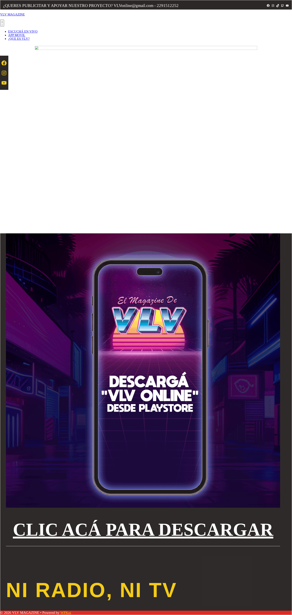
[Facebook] (268, 5)
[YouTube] (287, 5)
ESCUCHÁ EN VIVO (23, 31)
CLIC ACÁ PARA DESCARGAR (143, 530)
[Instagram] (273, 5)
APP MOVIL (16, 35)
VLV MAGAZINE (12, 14)
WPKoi (65, 613)
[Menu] (2, 23)
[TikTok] (277, 5)
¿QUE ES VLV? (19, 38)
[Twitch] (282, 5)
